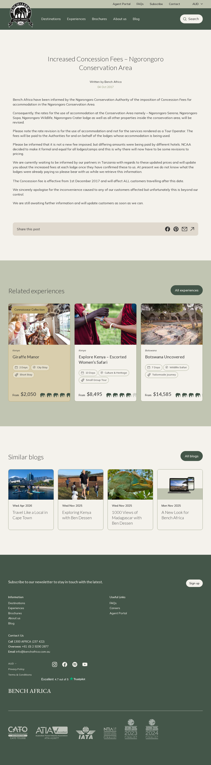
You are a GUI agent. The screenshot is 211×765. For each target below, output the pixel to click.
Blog (136, 19)
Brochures (99, 19)
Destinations (51, 19)
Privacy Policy (16, 669)
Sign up (194, 583)
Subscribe (156, 4)
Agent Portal (121, 4)
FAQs (140, 4)
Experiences (76, 19)
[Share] (192, 229)
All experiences (186, 290)
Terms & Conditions (20, 674)
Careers (115, 608)
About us (120, 19)
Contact (174, 4)
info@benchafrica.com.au (33, 651)
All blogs (191, 456)
